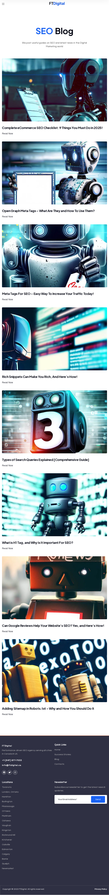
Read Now (7, 133)
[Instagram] (15, 772)
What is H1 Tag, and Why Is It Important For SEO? (37, 542)
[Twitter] (9, 772)
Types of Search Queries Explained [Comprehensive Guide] (45, 460)
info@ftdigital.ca (11, 765)
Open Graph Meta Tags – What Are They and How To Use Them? (48, 211)
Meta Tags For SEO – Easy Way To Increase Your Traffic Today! (48, 294)
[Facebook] (4, 772)
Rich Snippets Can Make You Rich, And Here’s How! (39, 377)
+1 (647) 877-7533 (12, 760)
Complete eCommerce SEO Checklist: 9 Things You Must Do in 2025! (52, 128)
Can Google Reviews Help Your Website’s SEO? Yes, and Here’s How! (53, 625)
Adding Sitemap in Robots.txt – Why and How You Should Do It (48, 708)
